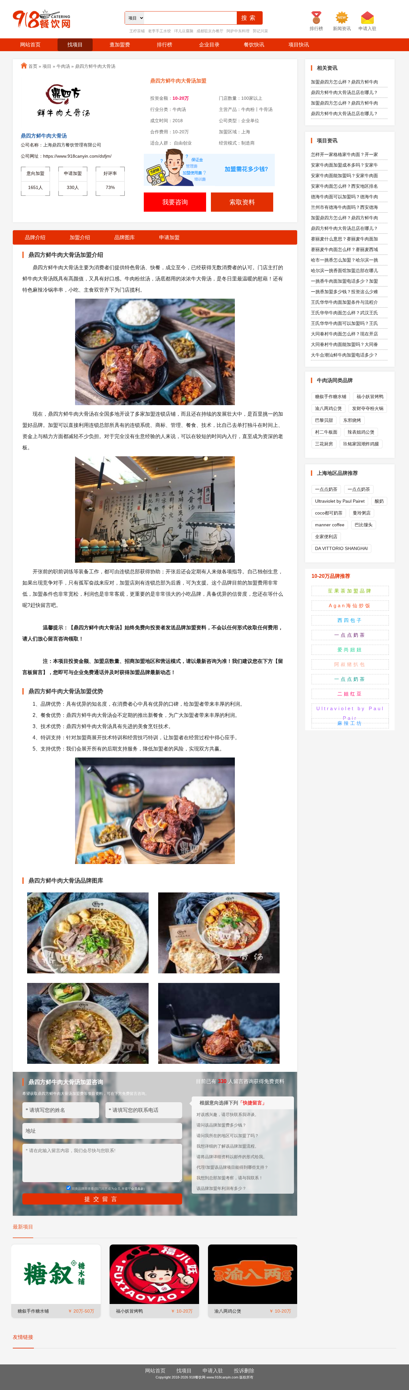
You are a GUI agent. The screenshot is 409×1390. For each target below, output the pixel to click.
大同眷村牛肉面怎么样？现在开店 (344, 333)
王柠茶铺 (137, 31)
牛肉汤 (63, 66)
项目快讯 (299, 44)
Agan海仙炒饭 (350, 605)
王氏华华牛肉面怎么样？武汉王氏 (344, 312)
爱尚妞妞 (350, 649)
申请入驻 (213, 1370)
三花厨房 (324, 443)
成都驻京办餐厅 (210, 31)
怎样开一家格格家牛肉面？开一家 (344, 154)
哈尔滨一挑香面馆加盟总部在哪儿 (344, 270)
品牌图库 (124, 237)
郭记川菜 (260, 31)
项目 (46, 66)
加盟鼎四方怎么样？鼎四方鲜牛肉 (344, 81)
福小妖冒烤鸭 (129, 1311)
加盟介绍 (80, 237)
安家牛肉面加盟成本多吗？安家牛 (344, 165)
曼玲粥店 (362, 512)
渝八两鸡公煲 (227, 1311)
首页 (32, 66)
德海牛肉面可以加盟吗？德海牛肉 (344, 196)
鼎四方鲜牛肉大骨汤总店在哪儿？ (344, 92)
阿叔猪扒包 (350, 664)
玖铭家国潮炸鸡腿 (361, 443)
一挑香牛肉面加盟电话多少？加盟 (344, 281)
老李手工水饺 (159, 31)
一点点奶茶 (326, 489)
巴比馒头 (364, 524)
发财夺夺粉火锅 (367, 408)
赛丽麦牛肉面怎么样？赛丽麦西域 (344, 249)
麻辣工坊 (350, 723)
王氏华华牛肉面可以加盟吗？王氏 (344, 323)
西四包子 (350, 620)
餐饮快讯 (254, 44)
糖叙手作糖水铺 (33, 1311)
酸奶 (379, 501)
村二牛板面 (326, 432)
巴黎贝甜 (324, 420)
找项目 (75, 44)
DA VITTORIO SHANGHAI (341, 548)
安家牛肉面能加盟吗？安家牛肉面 (344, 175)
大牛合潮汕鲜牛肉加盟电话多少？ (344, 354)
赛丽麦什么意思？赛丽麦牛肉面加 (344, 238)
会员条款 (137, 1188)
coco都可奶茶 (329, 512)
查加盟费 (120, 44)
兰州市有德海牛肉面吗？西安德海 (344, 207)
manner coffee (329, 524)
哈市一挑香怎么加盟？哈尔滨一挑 (344, 260)
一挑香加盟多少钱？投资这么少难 (344, 291)
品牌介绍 (35, 237)
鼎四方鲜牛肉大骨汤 (95, 66)
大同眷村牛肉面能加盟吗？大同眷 (344, 344)
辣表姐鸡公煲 (361, 432)
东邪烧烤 (352, 420)
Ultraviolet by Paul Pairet (340, 501)
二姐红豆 (350, 693)
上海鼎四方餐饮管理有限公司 (72, 144)
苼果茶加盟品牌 (350, 590)
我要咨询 (175, 202)
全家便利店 (326, 536)
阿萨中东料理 (238, 31)
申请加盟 (169, 237)
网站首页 (30, 44)
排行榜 (164, 44)
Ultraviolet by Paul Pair (350, 713)
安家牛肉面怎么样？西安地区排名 (344, 186)
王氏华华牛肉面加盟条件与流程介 (344, 302)
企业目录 (209, 44)
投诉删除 (244, 1370)
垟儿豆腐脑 (183, 31)
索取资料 (242, 202)
